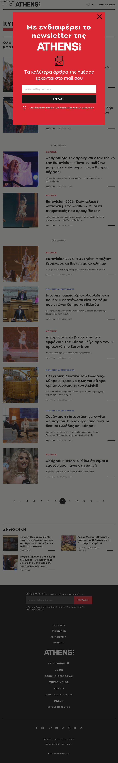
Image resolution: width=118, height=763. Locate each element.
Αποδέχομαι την (61, 107)
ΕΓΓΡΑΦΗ (59, 98)
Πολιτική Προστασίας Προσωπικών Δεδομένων (70, 107)
